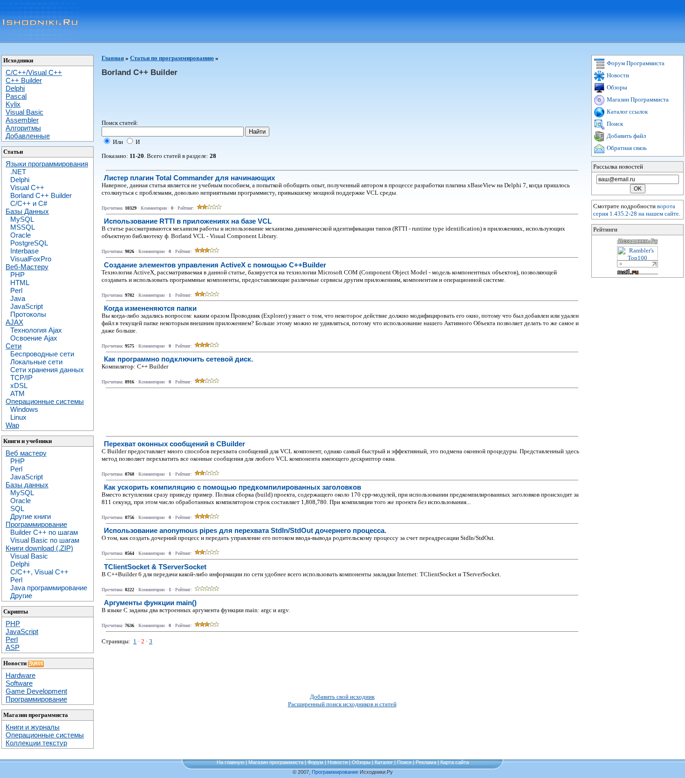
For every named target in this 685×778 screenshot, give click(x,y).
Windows (24, 409)
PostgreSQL (29, 243)
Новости (617, 75)
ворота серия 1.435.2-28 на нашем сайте (636, 210)
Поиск (614, 123)
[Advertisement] (271, 98)
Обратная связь (626, 147)
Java (17, 298)
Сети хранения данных (47, 370)
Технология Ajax (36, 330)
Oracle (20, 235)
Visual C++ (27, 187)
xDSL (18, 385)
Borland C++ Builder (41, 195)
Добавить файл (625, 135)
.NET (18, 172)
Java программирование (48, 588)
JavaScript (26, 306)
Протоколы (28, 314)
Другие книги (30, 516)
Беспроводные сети (42, 354)
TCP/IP (21, 378)
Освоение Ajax (33, 338)
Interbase (24, 251)
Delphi (19, 180)
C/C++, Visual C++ (39, 572)
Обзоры (616, 87)
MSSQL (22, 227)
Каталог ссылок (626, 111)
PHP (17, 275)
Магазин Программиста (637, 99)
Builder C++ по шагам (44, 532)
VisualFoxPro (30, 259)
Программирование (335, 772)
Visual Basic (29, 556)
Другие (21, 596)
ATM (17, 393)
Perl (16, 290)
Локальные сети (36, 362)
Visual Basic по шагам (44, 540)
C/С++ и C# (28, 203)
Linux (18, 417)
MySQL (22, 219)
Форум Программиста (634, 63)
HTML (19, 283)
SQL (17, 508)
